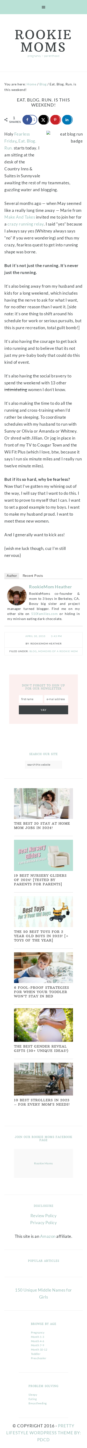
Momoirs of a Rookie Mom (58, 651)
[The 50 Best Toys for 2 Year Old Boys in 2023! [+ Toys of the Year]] (43, 926)
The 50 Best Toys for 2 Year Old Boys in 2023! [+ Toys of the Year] (41, 936)
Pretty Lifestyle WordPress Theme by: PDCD (43, 1432)
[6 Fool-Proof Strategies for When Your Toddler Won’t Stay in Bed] (43, 982)
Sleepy (33, 1394)
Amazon (48, 1236)
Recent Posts (33, 576)
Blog (33, 651)
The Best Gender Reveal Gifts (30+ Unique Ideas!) (41, 1048)
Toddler (36, 1353)
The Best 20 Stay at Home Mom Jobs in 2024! (42, 825)
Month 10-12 (39, 1349)
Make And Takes (19, 217)
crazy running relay (25, 223)
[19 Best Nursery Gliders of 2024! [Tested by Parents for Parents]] (43, 870)
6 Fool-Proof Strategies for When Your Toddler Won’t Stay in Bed (41, 991)
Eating (33, 1398)
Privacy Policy (43, 1222)
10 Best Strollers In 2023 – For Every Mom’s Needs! (42, 1102)
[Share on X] (43, 120)
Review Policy (43, 1215)
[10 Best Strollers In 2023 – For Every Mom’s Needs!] (43, 1094)
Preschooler (38, 1358)
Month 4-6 (37, 1341)
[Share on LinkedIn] (67, 120)
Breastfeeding (38, 1403)
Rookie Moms (43, 41)
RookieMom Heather (50, 586)
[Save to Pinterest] (55, 120)
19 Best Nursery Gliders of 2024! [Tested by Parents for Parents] (40, 879)
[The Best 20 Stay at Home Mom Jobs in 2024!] (43, 818)
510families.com (44, 614)
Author (12, 576)
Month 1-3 (37, 1336)
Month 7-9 (37, 1345)
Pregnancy (38, 1332)
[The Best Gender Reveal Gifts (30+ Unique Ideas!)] (43, 1041)
